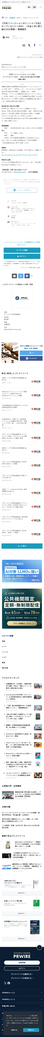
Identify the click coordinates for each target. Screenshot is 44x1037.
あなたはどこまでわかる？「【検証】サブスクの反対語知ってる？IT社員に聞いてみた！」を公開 (28, 844)
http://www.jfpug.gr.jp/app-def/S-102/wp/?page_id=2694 (19, 155)
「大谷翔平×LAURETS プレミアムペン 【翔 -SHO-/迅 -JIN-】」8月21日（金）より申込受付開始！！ (26, 855)
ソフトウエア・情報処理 (22, 210)
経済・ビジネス (15, 208)
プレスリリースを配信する (21, 974)
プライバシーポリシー (22, 1015)
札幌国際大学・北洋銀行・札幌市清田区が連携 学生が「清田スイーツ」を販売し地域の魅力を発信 (19, 686)
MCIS (19, 18)
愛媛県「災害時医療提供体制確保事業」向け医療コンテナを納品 (18, 726)
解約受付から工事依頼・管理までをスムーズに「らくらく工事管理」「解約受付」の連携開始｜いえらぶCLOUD (27, 866)
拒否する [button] (14, 1030)
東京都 (13, 217)
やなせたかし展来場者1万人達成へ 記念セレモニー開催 (19, 735)
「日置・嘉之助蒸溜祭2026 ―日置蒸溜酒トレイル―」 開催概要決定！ (18, 707)
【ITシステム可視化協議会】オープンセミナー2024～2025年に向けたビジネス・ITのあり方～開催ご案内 (15, 505)
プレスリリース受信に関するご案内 (30, 267)
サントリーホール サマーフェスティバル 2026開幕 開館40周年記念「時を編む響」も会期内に (21, 814)
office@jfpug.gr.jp (19, 172)
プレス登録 (22, 250)
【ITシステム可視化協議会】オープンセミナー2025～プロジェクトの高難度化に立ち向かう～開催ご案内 (15, 436)
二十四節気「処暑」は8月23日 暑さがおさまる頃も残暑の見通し (20, 826)
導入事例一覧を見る (21, 798)
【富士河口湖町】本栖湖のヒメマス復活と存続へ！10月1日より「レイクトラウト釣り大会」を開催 (19, 716)
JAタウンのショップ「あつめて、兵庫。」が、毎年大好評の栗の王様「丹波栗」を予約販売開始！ (19, 745)
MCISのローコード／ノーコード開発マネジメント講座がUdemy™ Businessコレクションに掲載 (14, 393)
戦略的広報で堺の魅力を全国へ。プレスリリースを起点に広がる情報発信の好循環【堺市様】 (28, 794)
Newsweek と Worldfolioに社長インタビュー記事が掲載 (19, 755)
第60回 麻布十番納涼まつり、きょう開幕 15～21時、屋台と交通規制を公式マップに (20, 820)
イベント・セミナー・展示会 (19, 202)
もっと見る (22, 546)
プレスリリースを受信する (21, 978)
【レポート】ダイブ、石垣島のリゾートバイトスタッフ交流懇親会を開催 (19, 774)
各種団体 (12, 18)
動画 (3, 662)
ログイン (23, 256)
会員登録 (22, 962)
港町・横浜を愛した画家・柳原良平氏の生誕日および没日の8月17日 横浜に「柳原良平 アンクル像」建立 (19, 764)
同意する (31, 1030)
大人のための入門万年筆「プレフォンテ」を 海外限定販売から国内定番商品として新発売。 (19, 697)
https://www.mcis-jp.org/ (12, 329)
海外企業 (5, 668)
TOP (6, 18)
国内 (29, 7)
